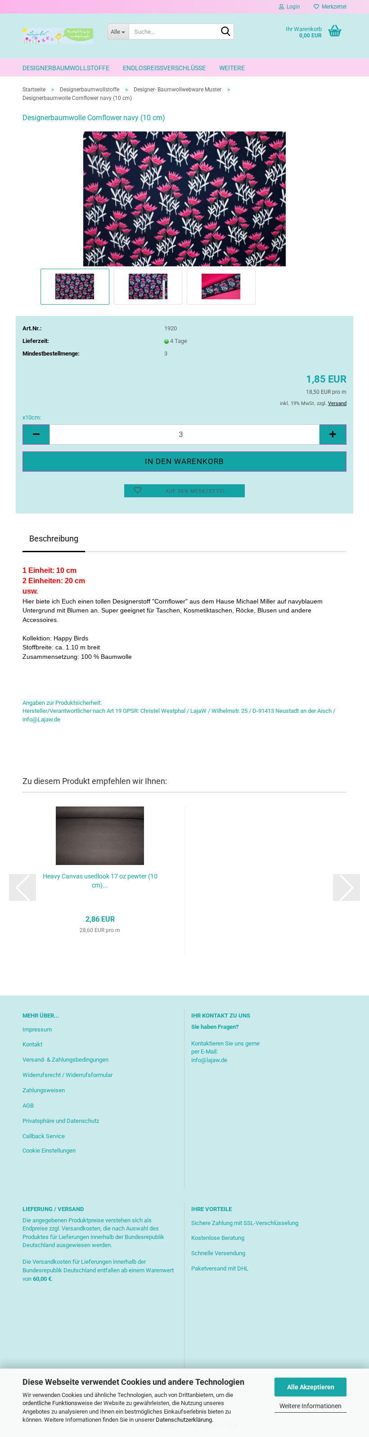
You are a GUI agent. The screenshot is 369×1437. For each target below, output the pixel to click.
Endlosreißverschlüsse (164, 68)
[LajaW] (58, 36)
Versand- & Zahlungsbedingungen (65, 1059)
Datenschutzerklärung (184, 1419)
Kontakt (32, 1044)
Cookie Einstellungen (49, 1150)
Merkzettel (332, 7)
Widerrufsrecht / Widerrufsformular (67, 1075)
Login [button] (292, 7)
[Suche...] (225, 32)
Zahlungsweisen (43, 1090)
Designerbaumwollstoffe (65, 68)
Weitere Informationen (310, 1406)
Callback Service (43, 1136)
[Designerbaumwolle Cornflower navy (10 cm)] (184, 198)
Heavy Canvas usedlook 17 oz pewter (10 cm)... (100, 881)
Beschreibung (53, 538)
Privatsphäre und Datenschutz (60, 1120)
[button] (36, 434)
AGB (28, 1105)
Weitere (232, 68)
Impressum (37, 1029)
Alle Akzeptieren (310, 1387)
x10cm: (31, 417)
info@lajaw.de (209, 1060)
